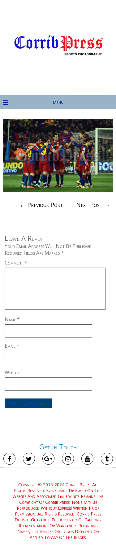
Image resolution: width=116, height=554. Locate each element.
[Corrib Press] (58, 91)
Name (12, 319)
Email (12, 345)
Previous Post (41, 204)
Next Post (93, 204)
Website (12, 372)
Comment (16, 262)
